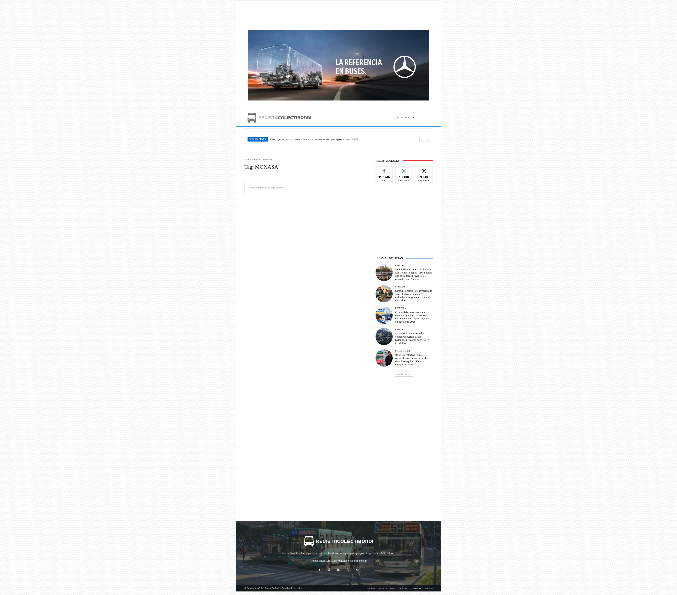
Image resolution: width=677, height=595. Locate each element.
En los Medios (402, 351)
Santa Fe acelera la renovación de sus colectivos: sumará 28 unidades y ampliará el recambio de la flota (413, 295)
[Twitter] (409, 117)
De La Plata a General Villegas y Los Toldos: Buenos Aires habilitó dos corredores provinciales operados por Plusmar (413, 274)
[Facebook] (398, 117)
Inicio (246, 159)
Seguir (404, 169)
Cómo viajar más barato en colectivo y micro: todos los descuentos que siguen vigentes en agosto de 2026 (412, 317)
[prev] (421, 139)
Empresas (400, 265)
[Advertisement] (338, 14)
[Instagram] (402, 117)
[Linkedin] (405, 117)
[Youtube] (412, 117)
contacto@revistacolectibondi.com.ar (346, 560)
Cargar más (403, 373)
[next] (427, 139)
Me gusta (384, 169)
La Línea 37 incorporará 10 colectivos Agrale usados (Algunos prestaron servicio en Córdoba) (309, 139)
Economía (400, 308)
